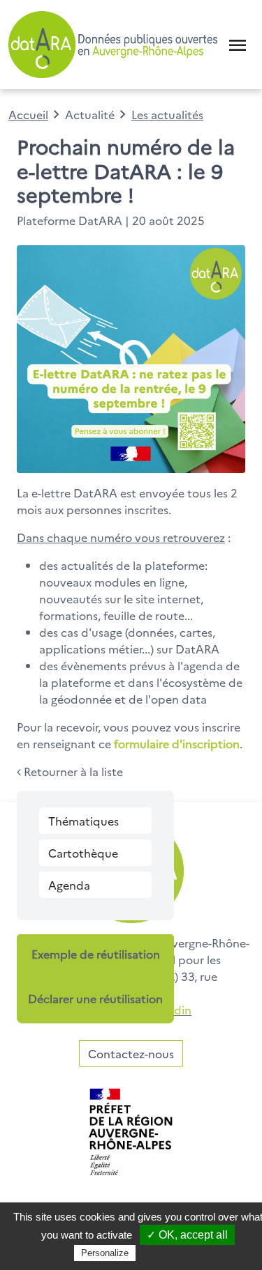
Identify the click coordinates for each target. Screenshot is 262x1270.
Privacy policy (173, 1252)
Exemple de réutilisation (95, 953)
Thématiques (83, 820)
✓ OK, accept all (187, 1235)
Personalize (105, 1253)
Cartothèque (83, 852)
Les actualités (167, 114)
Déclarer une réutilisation (95, 998)
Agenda (69, 884)
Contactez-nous (131, 1053)
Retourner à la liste (72, 771)
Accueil (28, 114)
